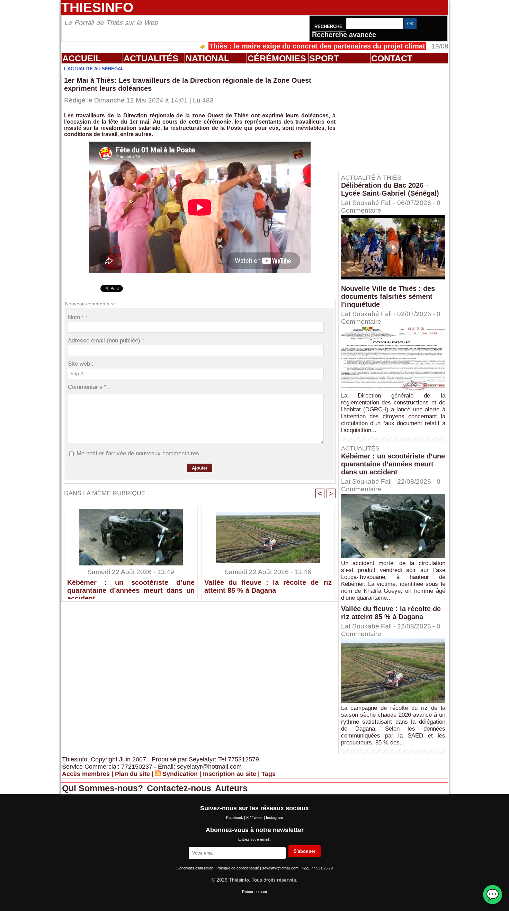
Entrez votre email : (254, 839)
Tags (268, 773)
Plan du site (132, 773)
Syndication (180, 773)
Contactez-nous (180, 788)
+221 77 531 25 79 (317, 868)
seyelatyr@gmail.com (281, 868)
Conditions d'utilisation (195, 868)
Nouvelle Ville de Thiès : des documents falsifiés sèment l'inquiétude (388, 296)
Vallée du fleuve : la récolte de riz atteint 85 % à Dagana (268, 586)
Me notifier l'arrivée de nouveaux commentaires (138, 453)
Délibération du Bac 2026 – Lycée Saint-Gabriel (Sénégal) (390, 189)
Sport (324, 58)
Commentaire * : (89, 387)
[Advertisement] (396, 117)
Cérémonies (277, 58)
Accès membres (86, 773)
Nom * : (78, 317)
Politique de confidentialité (238, 868)
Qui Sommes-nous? (103, 788)
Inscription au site (229, 773)
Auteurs (231, 788)
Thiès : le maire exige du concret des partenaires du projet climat (285, 46)
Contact (391, 58)
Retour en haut (254, 892)
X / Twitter (255, 817)
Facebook (235, 817)
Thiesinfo (97, 7)
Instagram (274, 817)
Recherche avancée (344, 34)
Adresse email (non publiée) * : (108, 340)
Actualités (151, 58)
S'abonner (304, 851)
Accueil (81, 58)
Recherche (329, 26)
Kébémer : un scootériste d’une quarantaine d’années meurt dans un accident (131, 587)
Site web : (80, 363)
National (207, 58)
